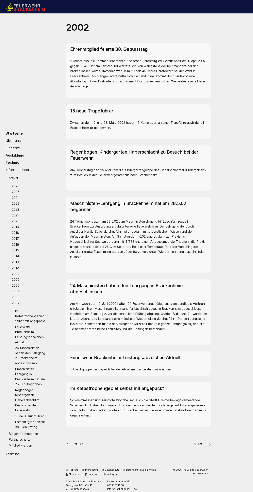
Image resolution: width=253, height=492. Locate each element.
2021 (15, 215)
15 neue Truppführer (29, 416)
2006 (16, 279)
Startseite (14, 133)
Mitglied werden (20, 445)
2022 (15, 209)
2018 (15, 233)
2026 (15, 186)
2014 (15, 256)
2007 (15, 274)
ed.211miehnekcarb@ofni (122, 488)
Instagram (112, 474)
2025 (15, 192)
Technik (12, 162)
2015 (15, 250)
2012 (15, 268)
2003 (16, 297)
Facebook (94, 474)
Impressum (91, 469)
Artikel (13, 178)
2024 (16, 197)
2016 (15, 244)
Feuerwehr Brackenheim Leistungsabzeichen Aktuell (29, 334)
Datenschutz (112, 469)
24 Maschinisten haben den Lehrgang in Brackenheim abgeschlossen (30, 355)
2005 (16, 285)
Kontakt (73, 469)
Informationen (17, 169)
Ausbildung (15, 155)
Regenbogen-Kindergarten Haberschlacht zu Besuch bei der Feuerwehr (28, 400)
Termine (12, 454)
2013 (15, 262)
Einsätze (13, 148)
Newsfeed (75, 474)
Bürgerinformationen (23, 433)
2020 (15, 221)
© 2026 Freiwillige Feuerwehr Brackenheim (190, 471)
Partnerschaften (20, 439)
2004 (16, 291)
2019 (15, 227)
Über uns (13, 140)
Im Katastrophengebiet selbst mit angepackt (30, 316)
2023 (15, 203)
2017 (15, 239)
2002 (15, 303)
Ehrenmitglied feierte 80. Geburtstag (30, 424)
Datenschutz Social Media (141, 469)
